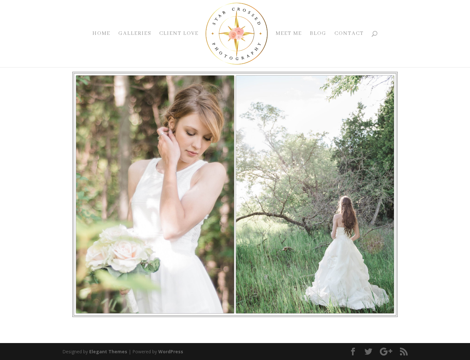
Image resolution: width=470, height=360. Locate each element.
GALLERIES (134, 34)
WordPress (170, 351)
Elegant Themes (108, 351)
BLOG (318, 34)
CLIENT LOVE (179, 34)
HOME (101, 34)
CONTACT (349, 34)
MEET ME (289, 34)
